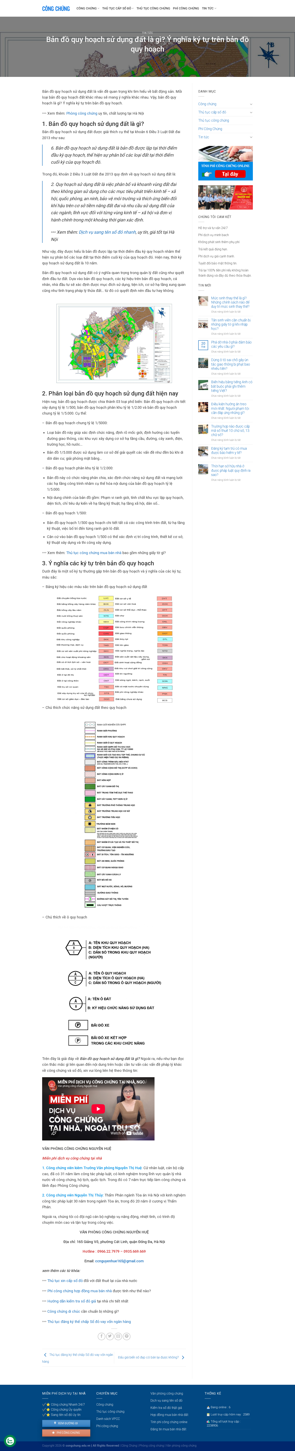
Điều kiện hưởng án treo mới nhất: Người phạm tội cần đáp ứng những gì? (230, 408)
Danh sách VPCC (108, 1419)
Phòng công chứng (81, 113)
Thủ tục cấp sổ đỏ (116, 8)
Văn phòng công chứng (167, 1393)
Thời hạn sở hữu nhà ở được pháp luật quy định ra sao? (230, 470)
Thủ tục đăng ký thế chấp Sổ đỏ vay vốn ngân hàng (89, 1322)
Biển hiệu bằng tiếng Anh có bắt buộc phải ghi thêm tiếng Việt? (231, 386)
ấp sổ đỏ (75, 1281)
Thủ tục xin (56, 1281)
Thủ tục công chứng (153, 8)
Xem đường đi (67, 1423)
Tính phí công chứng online (169, 1422)
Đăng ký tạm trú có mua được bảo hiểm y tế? (229, 450)
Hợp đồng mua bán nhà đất (169, 1415)
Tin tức (208, 8)
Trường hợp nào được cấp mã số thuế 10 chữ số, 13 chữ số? (230, 430)
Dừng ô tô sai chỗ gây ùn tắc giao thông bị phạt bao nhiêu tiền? (230, 364)
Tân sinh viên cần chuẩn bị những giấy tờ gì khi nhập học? (231, 324)
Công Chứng (129, 1445)
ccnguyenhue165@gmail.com (119, 1261)
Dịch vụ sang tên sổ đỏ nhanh (107, 232)
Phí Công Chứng (186, 8)
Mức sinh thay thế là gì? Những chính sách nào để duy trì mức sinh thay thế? (230, 302)
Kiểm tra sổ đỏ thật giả (166, 1408)
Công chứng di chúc (63, 1311)
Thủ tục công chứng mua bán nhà (93, 553)
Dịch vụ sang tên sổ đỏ (166, 1400)
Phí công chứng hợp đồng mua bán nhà (79, 1291)
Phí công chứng (68, 1432)
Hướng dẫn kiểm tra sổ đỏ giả (71, 1301)
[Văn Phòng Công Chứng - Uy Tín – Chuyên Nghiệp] (56, 8)
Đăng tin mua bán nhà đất (168, 1429)
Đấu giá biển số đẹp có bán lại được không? (149, 1357)
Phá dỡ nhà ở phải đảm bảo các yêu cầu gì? (231, 344)
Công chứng (86, 8)
